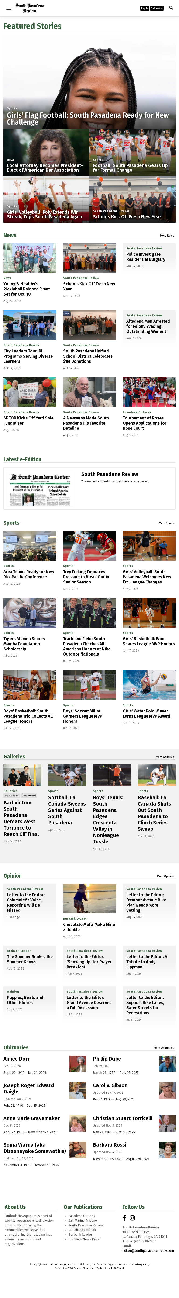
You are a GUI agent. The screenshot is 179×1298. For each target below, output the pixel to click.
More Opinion (165, 876)
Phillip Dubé (107, 1059)
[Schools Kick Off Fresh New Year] (89, 258)
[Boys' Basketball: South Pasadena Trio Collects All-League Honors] (29, 685)
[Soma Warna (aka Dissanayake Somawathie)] (77, 1150)
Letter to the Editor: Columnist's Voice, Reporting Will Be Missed (26, 902)
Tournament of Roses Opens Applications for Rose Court (144, 423)
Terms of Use (126, 1264)
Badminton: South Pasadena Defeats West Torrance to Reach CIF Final (21, 818)
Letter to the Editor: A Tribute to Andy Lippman (146, 962)
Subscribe (157, 8)
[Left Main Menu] (9, 8)
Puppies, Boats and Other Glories (25, 1000)
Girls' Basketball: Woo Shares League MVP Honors (149, 641)
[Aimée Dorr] (77, 1064)
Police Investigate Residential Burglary (145, 257)
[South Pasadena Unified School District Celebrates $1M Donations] (89, 325)
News (11, 159)
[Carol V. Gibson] (167, 1090)
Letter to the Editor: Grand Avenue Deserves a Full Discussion (89, 1002)
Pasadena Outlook (137, 412)
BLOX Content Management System (86, 1268)
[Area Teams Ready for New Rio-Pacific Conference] (29, 546)
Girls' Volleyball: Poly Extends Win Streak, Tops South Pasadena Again (44, 214)
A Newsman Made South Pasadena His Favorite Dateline (86, 423)
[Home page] (29, 8)
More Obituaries (164, 1048)
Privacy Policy (142, 1264)
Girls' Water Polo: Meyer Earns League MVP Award (146, 713)
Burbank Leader (75, 918)
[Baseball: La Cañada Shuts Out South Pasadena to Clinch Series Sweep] (157, 775)
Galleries (14, 756)
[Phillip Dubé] (167, 1064)
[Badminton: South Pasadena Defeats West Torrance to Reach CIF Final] (22, 775)
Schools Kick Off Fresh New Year (127, 217)
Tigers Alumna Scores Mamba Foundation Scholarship (24, 644)
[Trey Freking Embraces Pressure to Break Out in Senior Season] (89, 546)
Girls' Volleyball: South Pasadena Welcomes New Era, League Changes (147, 577)
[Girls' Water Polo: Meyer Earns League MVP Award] (149, 685)
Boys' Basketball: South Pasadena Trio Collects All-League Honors (29, 716)
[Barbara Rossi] (167, 1150)
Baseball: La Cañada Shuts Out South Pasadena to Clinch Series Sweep (154, 813)
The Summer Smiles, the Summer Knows (30, 959)
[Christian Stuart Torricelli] (167, 1123)
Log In (144, 8)
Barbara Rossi (109, 1145)
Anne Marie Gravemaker (31, 1118)
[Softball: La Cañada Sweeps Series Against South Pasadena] (67, 775)
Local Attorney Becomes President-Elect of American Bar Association (45, 168)
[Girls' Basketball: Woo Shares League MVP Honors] (149, 613)
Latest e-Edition (22, 459)
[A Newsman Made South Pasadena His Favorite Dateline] (89, 392)
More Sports (166, 523)
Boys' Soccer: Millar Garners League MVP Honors (82, 716)
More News (167, 235)
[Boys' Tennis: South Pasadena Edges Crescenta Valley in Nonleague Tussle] (112, 775)
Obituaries (15, 1047)
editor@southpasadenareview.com (148, 1251)
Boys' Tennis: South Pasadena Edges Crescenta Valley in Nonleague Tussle (108, 819)
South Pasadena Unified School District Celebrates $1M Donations (88, 356)
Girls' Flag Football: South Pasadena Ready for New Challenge (88, 118)
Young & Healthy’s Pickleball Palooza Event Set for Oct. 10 (26, 289)
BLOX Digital (117, 1268)
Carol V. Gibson (110, 1085)
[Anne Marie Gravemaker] (77, 1123)
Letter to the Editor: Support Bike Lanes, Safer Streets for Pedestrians (145, 1005)
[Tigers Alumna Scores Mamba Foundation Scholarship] (29, 613)
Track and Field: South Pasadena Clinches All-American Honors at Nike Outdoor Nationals (86, 646)
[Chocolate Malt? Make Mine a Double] (89, 898)
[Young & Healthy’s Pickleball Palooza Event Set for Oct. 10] (29, 258)
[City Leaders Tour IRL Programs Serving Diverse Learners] (29, 325)
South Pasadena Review (111, 211)
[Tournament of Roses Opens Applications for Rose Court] (149, 392)
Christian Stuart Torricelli (122, 1118)
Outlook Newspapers (59, 1264)
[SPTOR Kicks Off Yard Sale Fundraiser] (29, 392)
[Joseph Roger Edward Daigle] (77, 1090)
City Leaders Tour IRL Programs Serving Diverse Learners (28, 356)
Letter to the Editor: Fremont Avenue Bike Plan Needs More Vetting (146, 902)
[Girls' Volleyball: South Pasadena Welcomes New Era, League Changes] (149, 546)
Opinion (12, 875)
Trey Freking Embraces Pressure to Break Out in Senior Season (86, 577)
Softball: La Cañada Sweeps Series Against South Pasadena (67, 810)
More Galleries (165, 757)
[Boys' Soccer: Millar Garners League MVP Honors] (89, 685)
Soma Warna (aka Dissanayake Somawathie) (34, 1148)
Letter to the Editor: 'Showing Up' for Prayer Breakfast (89, 962)
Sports (12, 108)
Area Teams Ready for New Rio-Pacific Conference (28, 574)
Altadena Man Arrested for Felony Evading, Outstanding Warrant (148, 326)
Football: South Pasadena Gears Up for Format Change (130, 168)
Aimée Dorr (16, 1059)
